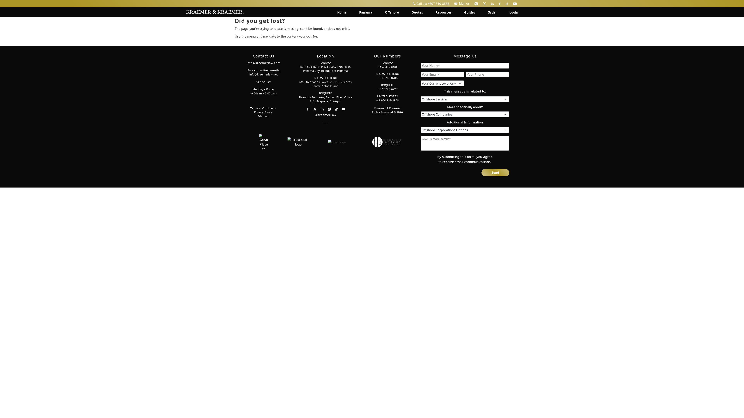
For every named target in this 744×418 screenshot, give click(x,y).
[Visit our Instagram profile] (476, 3)
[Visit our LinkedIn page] (492, 3)
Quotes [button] (417, 12)
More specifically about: (465, 107)
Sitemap (263, 116)
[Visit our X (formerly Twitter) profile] (484, 3)
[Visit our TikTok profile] (507, 3)
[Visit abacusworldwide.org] (387, 142)
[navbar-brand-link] (215, 11)
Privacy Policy (263, 112)
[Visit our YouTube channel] (515, 3)
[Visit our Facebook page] (499, 3)
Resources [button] (444, 12)
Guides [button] (469, 12)
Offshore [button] (392, 12)
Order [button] (492, 12)
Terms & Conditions (263, 108)
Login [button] (513, 12)
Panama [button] (365, 12)
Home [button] (342, 12)
